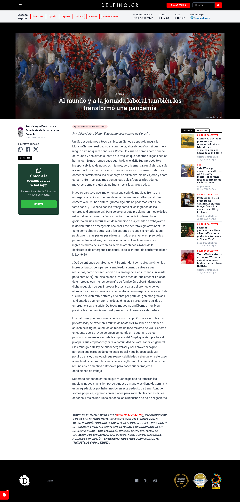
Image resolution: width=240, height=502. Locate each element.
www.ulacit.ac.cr (129, 415)
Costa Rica (25, 158)
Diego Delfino (203, 186)
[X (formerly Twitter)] (146, 481)
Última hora (38, 16)
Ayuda (50, 481)
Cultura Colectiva (207, 135)
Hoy (199, 165)
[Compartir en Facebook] (28, 149)
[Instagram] (155, 481)
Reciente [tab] (188, 130)
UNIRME (39, 204)
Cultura (79, 16)
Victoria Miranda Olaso (207, 157)
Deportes (66, 16)
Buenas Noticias (110, 16)
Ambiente (92, 16)
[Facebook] (137, 481)
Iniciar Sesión (178, 5)
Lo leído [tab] (202, 130)
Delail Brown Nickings (207, 216)
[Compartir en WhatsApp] (20, 149)
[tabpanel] (201, 204)
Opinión (52, 16)
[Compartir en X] (35, 149)
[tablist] (201, 131)
